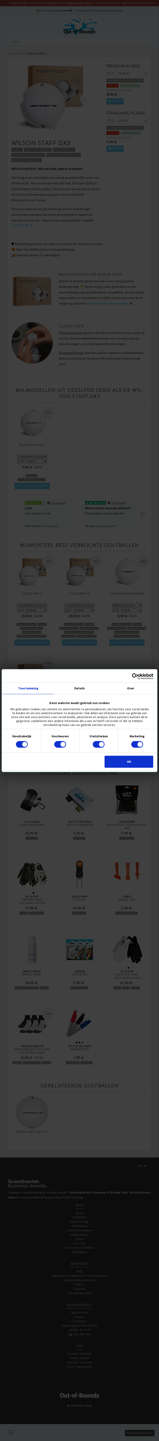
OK (129, 762)
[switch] (60, 744)
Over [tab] (130, 688)
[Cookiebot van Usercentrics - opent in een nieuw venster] (135, 676)
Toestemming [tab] (28, 688)
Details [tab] (79, 688)
